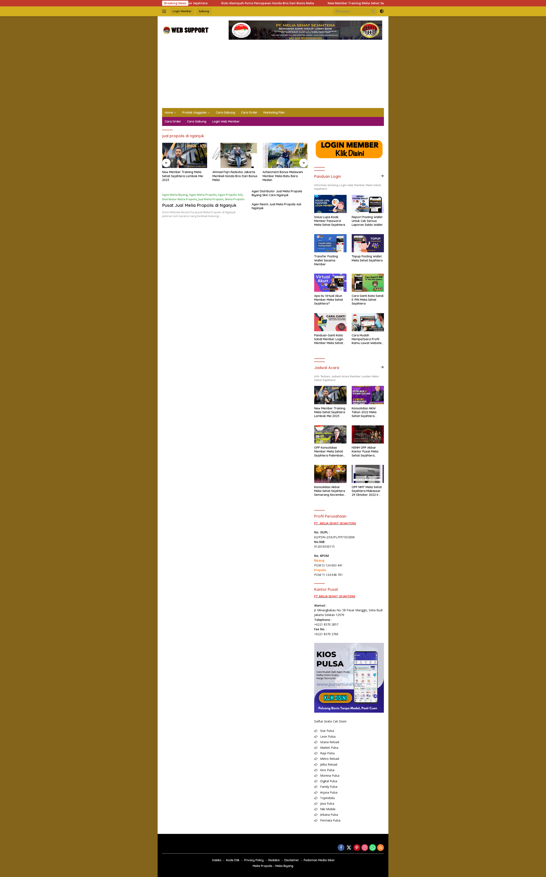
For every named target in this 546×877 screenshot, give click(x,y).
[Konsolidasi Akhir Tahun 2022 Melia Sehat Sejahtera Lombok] (368, 395)
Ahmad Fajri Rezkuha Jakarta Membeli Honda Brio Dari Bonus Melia (234, 176)
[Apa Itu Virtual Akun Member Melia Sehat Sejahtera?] (330, 283)
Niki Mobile (327, 809)
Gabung (204, 11)
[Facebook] (341, 848)
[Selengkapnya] (382, 176)
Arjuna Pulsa (328, 792)
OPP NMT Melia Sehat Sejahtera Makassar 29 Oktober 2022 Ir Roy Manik (367, 491)
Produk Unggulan (194, 112)
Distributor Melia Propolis (179, 199)
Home (169, 112)
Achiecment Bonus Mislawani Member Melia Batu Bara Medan (283, 176)
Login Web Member (226, 121)
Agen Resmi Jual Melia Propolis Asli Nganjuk (276, 206)
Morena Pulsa (329, 775)
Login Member (182, 11)
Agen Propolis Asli (230, 195)
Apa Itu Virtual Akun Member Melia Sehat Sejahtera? (328, 299)
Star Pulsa (327, 731)
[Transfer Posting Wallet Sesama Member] (330, 243)
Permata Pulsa (330, 820)
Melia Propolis (234, 199)
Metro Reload (329, 759)
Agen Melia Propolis (202, 195)
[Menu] (165, 11)
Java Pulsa (327, 803)
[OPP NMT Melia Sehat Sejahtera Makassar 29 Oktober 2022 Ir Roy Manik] (368, 474)
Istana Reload (329, 742)
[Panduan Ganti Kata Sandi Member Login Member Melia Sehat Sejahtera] (330, 322)
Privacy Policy (254, 860)
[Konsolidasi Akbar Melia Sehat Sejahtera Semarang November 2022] (330, 474)
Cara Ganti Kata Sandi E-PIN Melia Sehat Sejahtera (367, 299)
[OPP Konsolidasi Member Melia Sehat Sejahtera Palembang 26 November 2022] (330, 434)
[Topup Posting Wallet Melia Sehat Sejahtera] (368, 243)
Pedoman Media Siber (319, 860)
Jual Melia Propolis (211, 199)
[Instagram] (364, 848)
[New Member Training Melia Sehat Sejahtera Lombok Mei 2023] (184, 155)
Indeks (216, 860)
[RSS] (380, 848)
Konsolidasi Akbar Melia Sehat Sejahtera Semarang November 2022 (329, 491)
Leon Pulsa (327, 736)
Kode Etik (233, 860)
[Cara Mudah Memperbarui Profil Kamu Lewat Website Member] (368, 322)
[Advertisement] (273, 76)
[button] (373, 11)
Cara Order (249, 112)
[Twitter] (349, 848)
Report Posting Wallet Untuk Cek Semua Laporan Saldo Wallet (367, 221)
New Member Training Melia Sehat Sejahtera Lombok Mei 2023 (343, 3)
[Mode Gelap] (382, 11)
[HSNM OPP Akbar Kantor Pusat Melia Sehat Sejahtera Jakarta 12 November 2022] (368, 434)
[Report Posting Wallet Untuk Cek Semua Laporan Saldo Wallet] (368, 204)
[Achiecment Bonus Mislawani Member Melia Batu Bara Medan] (285, 155)
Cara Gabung (225, 112)
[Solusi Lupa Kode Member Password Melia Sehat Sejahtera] (330, 204)
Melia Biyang (284, 866)
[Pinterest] (356, 848)
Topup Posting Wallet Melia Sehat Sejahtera (367, 258)
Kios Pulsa (327, 770)
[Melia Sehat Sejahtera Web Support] (185, 30)
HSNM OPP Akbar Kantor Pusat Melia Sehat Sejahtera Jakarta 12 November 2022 (367, 451)
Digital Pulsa (328, 781)
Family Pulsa (328, 787)
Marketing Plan (274, 112)
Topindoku (327, 798)
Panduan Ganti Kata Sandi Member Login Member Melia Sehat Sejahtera (328, 339)
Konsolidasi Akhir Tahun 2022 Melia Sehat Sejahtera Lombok (364, 412)
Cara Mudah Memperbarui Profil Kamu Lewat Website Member (367, 339)
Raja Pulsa (327, 753)
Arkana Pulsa (329, 815)
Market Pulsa (329, 748)
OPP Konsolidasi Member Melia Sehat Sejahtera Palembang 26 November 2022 (329, 451)
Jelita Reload (328, 764)
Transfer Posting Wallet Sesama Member (326, 260)
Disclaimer (291, 860)
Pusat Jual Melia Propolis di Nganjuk (199, 205)
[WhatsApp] (372, 848)
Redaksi (274, 860)
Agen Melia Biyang (175, 195)
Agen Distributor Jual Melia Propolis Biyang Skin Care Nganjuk (277, 193)
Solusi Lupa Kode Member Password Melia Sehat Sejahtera (329, 221)
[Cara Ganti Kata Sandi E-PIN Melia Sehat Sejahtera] (368, 283)
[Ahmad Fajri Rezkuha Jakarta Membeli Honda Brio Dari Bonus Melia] (235, 155)
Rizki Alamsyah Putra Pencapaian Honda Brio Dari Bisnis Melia (236, 3)
